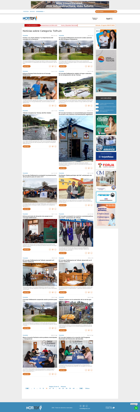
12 (43, 388)
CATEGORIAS (39, 11)
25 (63, 388)
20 (59, 388)
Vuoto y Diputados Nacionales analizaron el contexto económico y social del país (56, 25)
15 (53, 388)
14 (50, 388)
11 (40, 388)
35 (70, 388)
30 (66, 388)
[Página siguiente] (81, 388)
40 (73, 388)
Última (87, 388)
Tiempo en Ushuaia (102, 18)
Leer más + (26, 66)
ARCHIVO (32, 11)
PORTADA (26, 11)
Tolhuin (25, 35)
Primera (63, 386)
